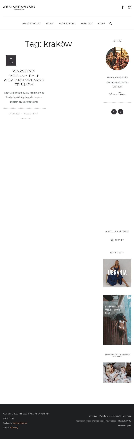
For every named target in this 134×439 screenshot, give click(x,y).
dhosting (14, 428)
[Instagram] (129, 8)
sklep (50, 23)
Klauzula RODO (124, 421)
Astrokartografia (124, 426)
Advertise (93, 416)
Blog (101, 23)
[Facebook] (123, 8)
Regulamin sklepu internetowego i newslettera (96, 421)
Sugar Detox (32, 23)
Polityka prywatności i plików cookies (115, 416)
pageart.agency (20, 423)
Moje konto (67, 23)
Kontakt (87, 23)
